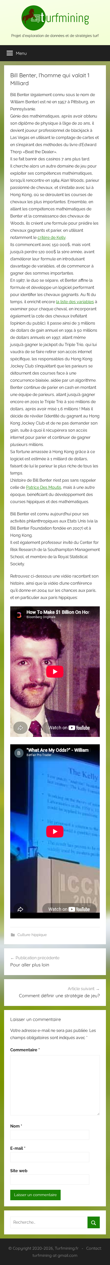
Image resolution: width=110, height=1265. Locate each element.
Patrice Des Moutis (43, 487)
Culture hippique (32, 934)
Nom (16, 1126)
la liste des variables (75, 301)
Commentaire (25, 1049)
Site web (18, 1170)
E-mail (18, 1148)
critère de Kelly (51, 237)
